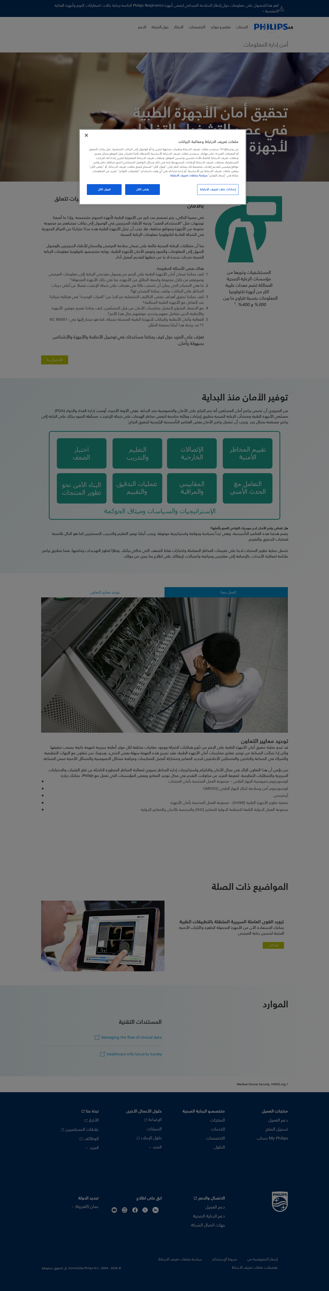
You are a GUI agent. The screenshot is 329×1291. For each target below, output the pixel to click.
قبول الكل (104, 189)
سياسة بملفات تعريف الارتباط (188, 175)
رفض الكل (142, 189)
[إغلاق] (86, 135)
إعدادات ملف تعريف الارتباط (218, 189)
